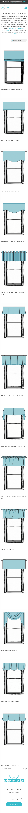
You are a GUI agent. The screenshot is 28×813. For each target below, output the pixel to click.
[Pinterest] (14, 776)
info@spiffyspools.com (14, 808)
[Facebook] (10, 776)
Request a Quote (14, 804)
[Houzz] (17, 776)
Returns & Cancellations (14, 789)
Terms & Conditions (14, 792)
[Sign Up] (25, 769)
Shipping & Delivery (14, 787)
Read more (14, 33)
